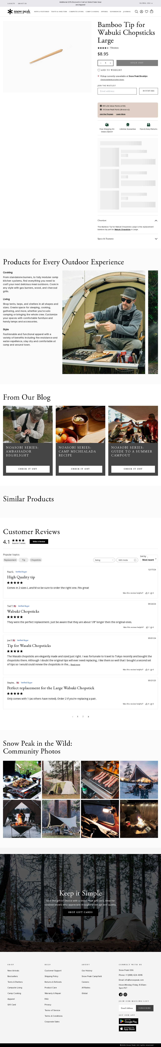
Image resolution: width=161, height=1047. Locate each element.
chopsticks (36, 560)
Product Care (51, 987)
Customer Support (53, 970)
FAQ (46, 999)
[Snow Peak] (19, 11)
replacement (10, 560)
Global (85, 993)
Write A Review (39, 541)
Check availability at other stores (112, 80)
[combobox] (104, 560)
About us (22, 3)
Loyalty (11, 3)
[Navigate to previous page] (73, 716)
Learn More (120, 114)
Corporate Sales (52, 1021)
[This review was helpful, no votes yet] (146, 593)
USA (148, 3)
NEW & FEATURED (41, 11)
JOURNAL (127, 11)
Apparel (11, 999)
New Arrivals (13, 970)
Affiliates (86, 987)
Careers (85, 982)
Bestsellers (13, 976)
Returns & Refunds (53, 982)
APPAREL (104, 11)
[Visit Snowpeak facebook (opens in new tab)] (121, 994)
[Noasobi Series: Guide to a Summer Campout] (133, 424)
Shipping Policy (51, 976)
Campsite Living (15, 987)
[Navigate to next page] (88, 716)
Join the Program (106, 114)
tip (23, 560)
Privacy (48, 1004)
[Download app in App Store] (127, 1028)
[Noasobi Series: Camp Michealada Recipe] (80, 424)
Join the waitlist (107, 86)
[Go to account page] (141, 11)
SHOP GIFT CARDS (80, 912)
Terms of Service (52, 1010)
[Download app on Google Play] (128, 1021)
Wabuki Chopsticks (123, 229)
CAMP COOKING (92, 11)
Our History (87, 970)
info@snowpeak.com (134, 980)
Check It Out (27, 469)
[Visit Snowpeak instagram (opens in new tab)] (125, 994)
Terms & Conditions (54, 1016)
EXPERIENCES (115, 11)
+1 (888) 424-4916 (134, 975)
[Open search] (136, 11)
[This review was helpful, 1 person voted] (147, 627)
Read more (75, 664)
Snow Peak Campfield (92, 976)
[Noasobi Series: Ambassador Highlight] (28, 424)
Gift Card (12, 1004)
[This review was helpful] (146, 704)
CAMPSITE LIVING (76, 11)
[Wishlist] (146, 11)
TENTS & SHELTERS (59, 11)
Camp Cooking (14, 993)
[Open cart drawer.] (151, 11)
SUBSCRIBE (145, 1008)
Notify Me (148, 91)
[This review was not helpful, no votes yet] (151, 593)
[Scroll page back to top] (154, 1040)
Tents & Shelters (15, 982)
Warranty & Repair (53, 993)
